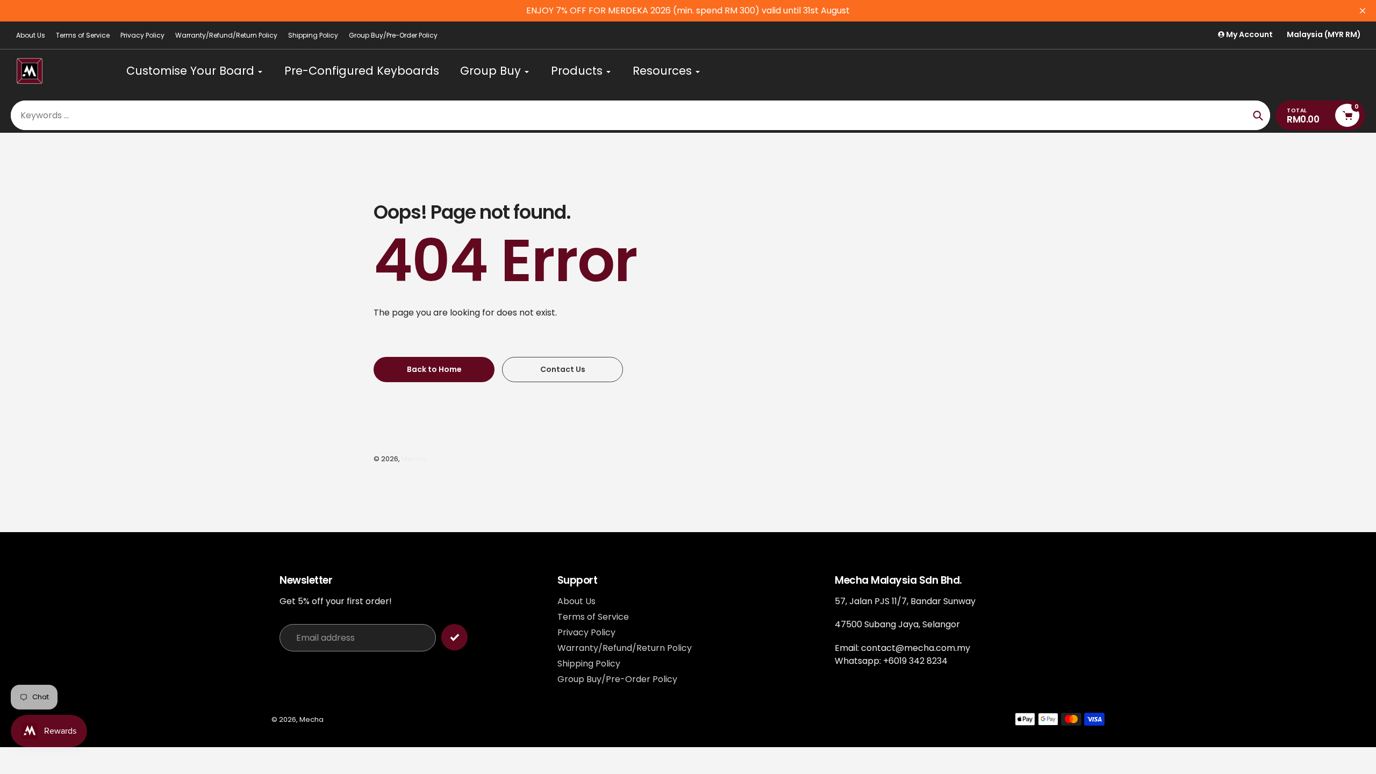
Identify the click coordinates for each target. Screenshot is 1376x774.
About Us (30, 35)
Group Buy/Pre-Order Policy (393, 35)
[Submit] (454, 637)
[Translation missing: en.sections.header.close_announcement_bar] (1362, 10)
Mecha (414, 459)
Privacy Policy (142, 35)
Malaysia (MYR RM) (1324, 35)
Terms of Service (83, 35)
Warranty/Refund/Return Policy (226, 35)
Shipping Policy (313, 35)
